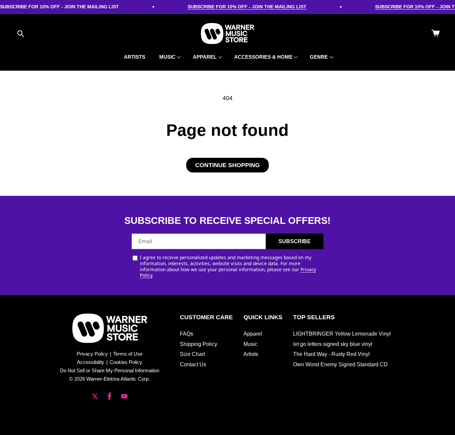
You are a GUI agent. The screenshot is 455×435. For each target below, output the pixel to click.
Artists (250, 354)
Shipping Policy (198, 344)
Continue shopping (227, 165)
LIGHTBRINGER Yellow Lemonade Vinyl (342, 334)
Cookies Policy (126, 362)
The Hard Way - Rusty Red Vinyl (331, 354)
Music (250, 344)
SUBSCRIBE (294, 241)
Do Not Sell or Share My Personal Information (109, 370)
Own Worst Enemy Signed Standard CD (340, 364)
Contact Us (193, 364)
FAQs (186, 334)
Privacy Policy (92, 354)
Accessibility (90, 362)
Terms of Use (128, 354)
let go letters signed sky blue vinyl (332, 344)
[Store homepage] (109, 328)
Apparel (252, 334)
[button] (20, 33)
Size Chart (192, 354)
